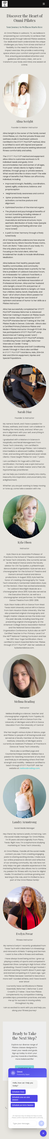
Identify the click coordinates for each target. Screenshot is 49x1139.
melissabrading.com (30, 768)
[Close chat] (43, 1133)
